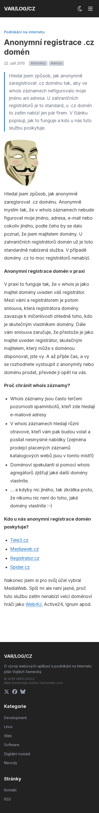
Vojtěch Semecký (26, 671)
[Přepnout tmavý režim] (80, 8)
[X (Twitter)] (6, 691)
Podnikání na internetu (24, 32)
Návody (10, 763)
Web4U (33, 604)
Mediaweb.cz (24, 549)
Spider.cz (20, 567)
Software (11, 745)
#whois (56, 63)
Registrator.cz (24, 558)
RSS (7, 799)
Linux (8, 726)
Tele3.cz (19, 540)
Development (15, 718)
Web (8, 736)
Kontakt (10, 790)
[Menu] (90, 8)
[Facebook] (14, 691)
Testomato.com (51, 683)
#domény (38, 63)
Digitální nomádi (17, 754)
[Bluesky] (22, 691)
